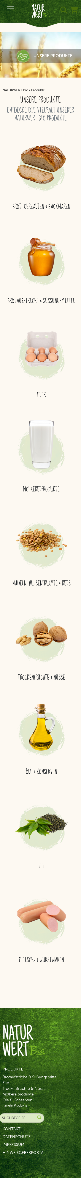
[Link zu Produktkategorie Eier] (41, 356)
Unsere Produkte (52, 55)
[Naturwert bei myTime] (73, 5)
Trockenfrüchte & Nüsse (24, 1088)
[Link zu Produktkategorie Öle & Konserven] (41, 733)
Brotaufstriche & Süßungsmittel (30, 1077)
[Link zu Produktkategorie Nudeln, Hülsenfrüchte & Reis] (41, 544)
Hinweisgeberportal (24, 1152)
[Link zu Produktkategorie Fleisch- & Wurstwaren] (41, 921)
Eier (6, 1082)
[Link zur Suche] (63, 5)
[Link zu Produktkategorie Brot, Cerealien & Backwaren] (41, 168)
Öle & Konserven (17, 1100)
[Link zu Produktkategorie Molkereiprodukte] (41, 450)
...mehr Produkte (15, 1105)
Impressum (13, 1144)
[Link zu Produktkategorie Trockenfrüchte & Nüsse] (41, 638)
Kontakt (12, 1129)
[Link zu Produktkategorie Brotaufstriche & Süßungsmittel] (41, 262)
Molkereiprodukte (18, 1094)
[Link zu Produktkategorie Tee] (41, 827)
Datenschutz (17, 1136)
